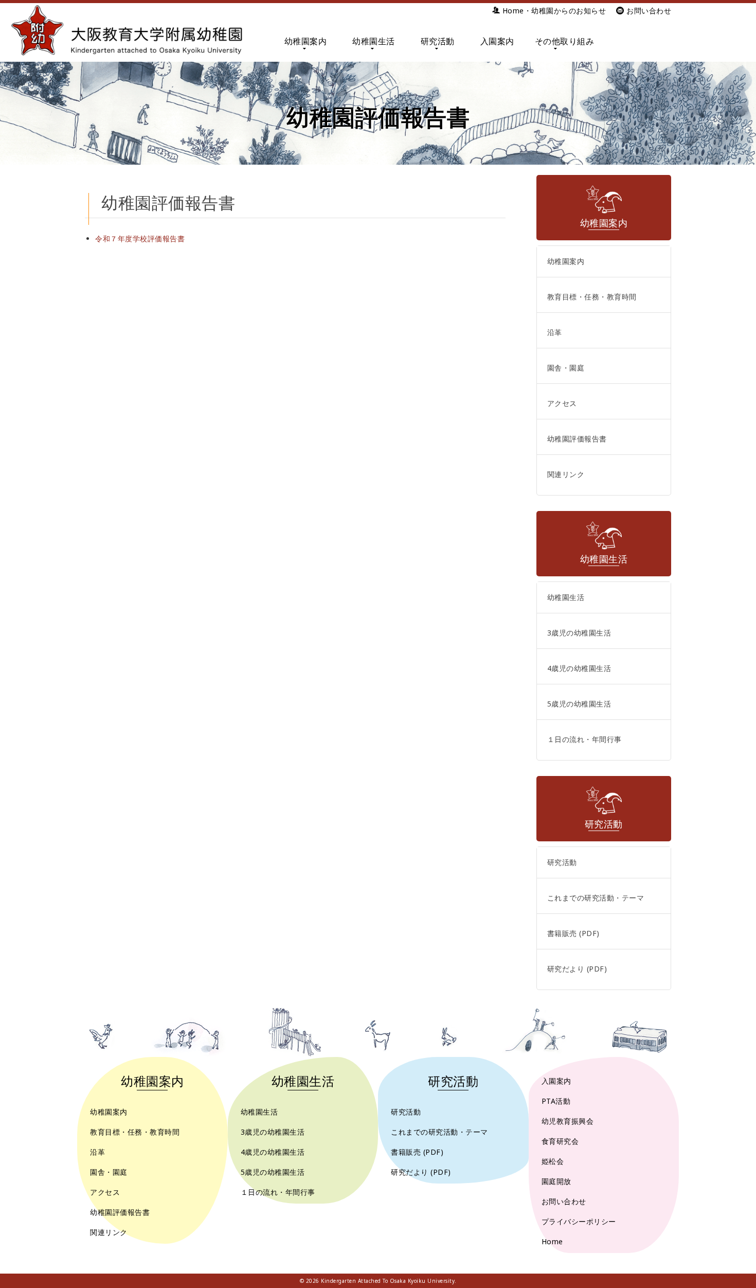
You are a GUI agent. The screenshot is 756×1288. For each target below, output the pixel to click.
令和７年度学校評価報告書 (140, 238)
